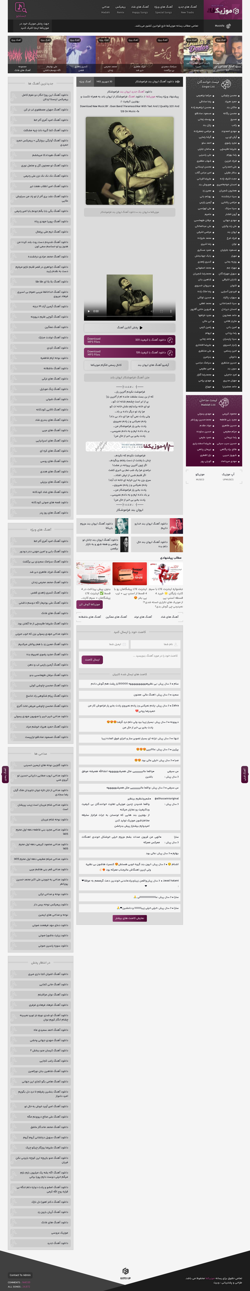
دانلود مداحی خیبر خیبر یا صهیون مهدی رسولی (41, 716)
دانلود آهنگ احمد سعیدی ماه (51, 1030)
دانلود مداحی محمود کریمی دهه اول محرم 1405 (43, 846)
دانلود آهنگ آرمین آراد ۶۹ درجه (50, 306)
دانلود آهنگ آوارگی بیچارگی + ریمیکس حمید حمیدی (42, 143)
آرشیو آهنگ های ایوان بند (153, 365)
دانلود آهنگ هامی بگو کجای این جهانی (45, 1082)
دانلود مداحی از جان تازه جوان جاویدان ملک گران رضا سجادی (40, 792)
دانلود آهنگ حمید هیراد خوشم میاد (47, 727)
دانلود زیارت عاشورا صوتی (53, 935)
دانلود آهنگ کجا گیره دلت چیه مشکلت (45, 130)
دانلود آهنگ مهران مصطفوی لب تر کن (46, 110)
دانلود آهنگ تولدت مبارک (53, 337)
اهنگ (131, 97)
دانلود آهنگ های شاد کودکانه (50, 492)
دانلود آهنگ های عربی (55, 430)
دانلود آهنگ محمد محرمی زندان (49, 582)
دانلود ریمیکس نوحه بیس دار (51, 905)
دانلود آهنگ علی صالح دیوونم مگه (47, 1117)
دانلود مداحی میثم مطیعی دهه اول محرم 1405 (41, 859)
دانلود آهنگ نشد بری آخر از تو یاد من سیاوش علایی (42, 198)
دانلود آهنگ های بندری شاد (51, 420)
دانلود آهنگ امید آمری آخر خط (51, 120)
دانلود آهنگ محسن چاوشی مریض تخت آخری (42, 706)
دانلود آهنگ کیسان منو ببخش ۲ (49, 1051)
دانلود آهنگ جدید (57, 1243)
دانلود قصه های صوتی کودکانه (49, 502)
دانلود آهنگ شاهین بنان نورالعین (48, 1071)
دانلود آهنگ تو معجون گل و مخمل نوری (44, 166)
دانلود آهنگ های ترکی (55, 379)
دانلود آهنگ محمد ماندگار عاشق (49, 1127)
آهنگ (88, 82)
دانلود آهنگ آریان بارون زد (53, 1212)
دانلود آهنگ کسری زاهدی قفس (49, 593)
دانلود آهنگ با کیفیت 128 (151, 353)
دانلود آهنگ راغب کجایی (53, 1061)
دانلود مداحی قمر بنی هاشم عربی (48, 869)
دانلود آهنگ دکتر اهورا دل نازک (49, 1202)
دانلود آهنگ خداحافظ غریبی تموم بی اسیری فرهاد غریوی (42, 294)
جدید (134, 92)
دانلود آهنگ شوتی (57, 399)
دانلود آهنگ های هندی (54, 472)
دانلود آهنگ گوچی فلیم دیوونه (49, 317)
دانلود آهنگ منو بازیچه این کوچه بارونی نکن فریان (42, 1160)
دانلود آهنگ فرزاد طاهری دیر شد (49, 572)
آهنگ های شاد (170, 617)
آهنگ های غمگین (116, 617)
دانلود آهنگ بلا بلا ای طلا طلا (52, 282)
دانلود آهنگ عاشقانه (56, 368)
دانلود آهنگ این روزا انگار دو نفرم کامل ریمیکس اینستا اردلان (45, 97)
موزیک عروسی (59, 1233)
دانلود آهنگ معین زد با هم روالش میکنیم (43, 644)
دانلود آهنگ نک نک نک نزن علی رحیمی (45, 176)
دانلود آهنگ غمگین (56, 327)
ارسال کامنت (92, 660)
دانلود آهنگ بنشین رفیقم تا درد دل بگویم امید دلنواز (43, 1094)
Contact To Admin (20, 1275)
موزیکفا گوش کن (89, 604)
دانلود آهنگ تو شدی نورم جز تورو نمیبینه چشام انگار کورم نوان (44, 1017)
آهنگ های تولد (143, 617)
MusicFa (219, 26)
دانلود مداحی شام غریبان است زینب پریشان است (43, 807)
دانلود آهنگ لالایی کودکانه (52, 410)
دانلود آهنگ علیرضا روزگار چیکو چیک (47, 1148)
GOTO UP (125, 1278)
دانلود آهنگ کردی (57, 348)
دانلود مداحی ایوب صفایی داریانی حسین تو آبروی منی (42, 778)
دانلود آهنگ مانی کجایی (53, 984)
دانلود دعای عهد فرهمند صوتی (50, 925)
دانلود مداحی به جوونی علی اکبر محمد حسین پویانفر (42, 882)
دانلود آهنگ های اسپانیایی (52, 441)
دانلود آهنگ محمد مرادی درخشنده (48, 257)
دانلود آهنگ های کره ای (54, 451)
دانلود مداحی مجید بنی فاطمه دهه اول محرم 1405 (42, 832)
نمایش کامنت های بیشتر (129, 918)
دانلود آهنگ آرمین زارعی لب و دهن (48, 665)
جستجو (21, 16)
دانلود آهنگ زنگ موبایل (54, 389)
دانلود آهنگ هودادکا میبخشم (50, 155)
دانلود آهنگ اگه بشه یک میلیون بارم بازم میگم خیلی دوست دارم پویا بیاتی (44, 1175)
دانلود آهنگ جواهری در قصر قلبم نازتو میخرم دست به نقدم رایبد (41, 269)
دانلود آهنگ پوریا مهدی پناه (51, 221)
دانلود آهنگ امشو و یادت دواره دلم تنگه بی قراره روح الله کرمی (42, 1189)
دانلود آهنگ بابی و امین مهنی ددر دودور (44, 551)
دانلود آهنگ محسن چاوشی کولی (48, 686)
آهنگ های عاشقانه (90, 617)
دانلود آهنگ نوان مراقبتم (53, 995)
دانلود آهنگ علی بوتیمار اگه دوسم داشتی (43, 603)
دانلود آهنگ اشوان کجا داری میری (48, 974)
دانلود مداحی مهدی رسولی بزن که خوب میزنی (41, 634)
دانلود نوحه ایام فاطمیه (54, 358)
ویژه (81, 82)
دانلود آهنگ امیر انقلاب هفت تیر (49, 186)
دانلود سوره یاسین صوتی (53, 946)
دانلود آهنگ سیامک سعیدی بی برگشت (45, 562)
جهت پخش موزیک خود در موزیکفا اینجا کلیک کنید (34, 26)
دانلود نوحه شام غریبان (54, 820)
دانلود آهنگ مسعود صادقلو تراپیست (46, 737)
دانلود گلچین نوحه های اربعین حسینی (46, 765)
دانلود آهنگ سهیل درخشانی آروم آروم (45, 1137)
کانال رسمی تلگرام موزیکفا (106, 365)
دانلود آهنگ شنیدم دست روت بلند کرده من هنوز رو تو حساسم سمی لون (42, 244)
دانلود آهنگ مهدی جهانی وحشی (49, 1040)
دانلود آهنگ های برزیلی (54, 482)
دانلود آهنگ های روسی (54, 461)
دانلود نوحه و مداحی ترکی (53, 894)
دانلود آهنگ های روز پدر (54, 513)
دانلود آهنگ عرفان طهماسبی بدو (48, 675)
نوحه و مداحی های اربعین (53, 915)
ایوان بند (125, 92)
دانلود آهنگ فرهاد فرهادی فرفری (48, 1005)
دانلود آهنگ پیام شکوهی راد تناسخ (47, 696)
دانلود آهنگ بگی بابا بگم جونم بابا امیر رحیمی (41, 211)
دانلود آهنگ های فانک (54, 613)
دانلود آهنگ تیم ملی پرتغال (52, 232)
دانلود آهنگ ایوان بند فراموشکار (154, 82)
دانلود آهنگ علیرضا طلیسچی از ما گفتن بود (43, 624)
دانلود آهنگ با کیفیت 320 (150, 340)
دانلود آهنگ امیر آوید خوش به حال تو (46, 1106)
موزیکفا (222, 10)
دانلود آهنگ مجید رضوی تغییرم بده (47, 654)
